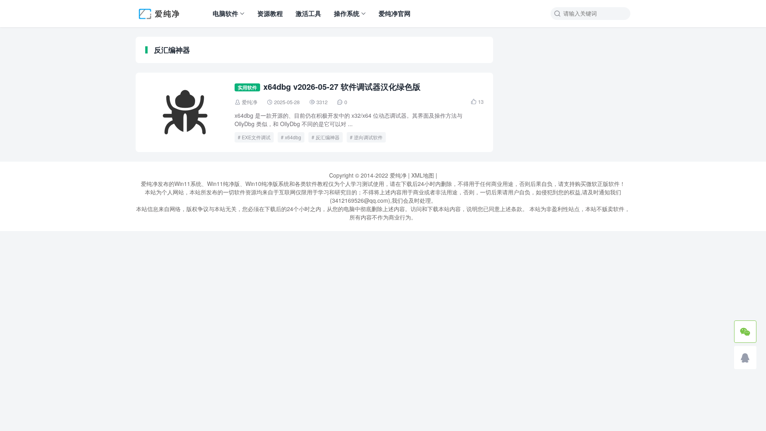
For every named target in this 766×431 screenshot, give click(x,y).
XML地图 (422, 175)
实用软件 (247, 87)
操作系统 (346, 13)
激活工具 (308, 13)
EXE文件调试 (256, 137)
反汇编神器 (328, 137)
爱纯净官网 (395, 13)
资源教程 (270, 13)
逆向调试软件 (368, 137)
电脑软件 (225, 13)
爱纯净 (249, 102)
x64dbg (293, 137)
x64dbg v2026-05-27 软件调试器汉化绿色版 (342, 86)
